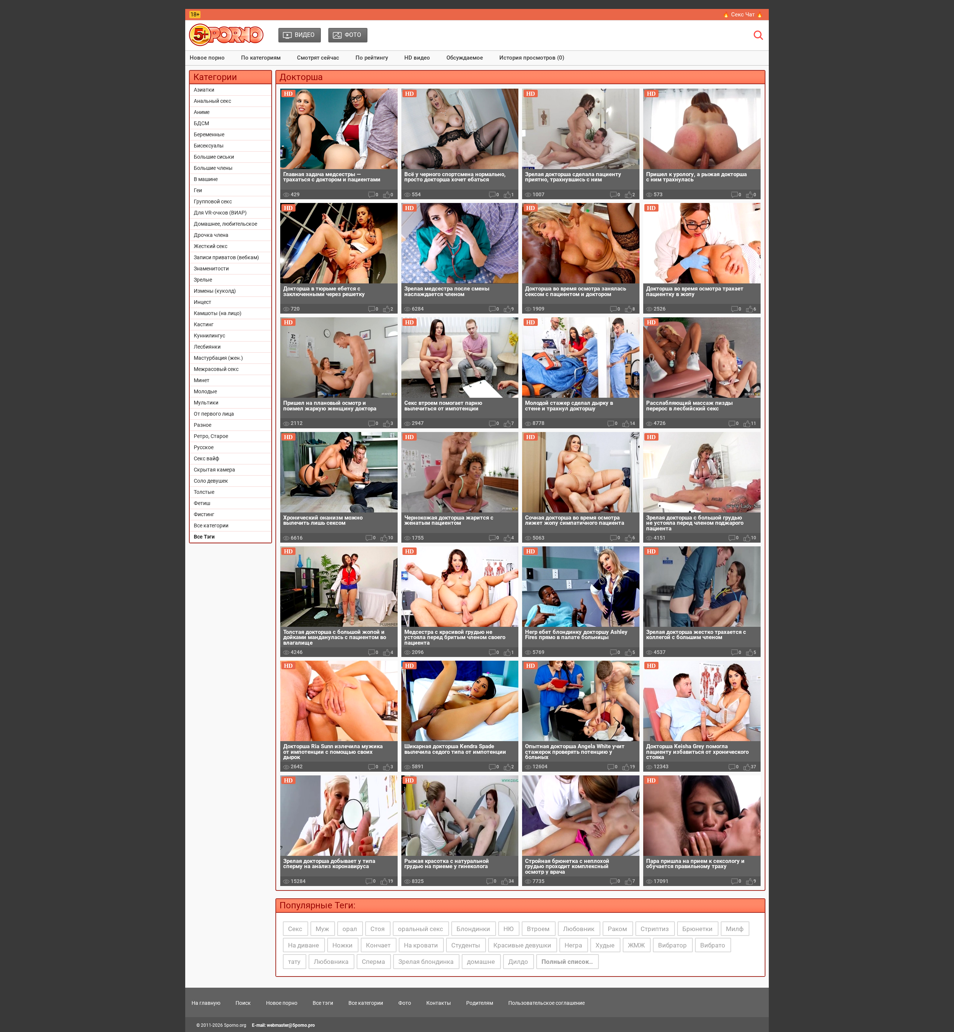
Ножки (342, 945)
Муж (322, 929)
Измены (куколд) (215, 291)
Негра (573, 945)
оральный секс (420, 929)
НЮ (508, 929)
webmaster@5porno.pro (291, 1025)
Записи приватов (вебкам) (226, 257)
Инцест (202, 302)
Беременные (209, 134)
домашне (481, 961)
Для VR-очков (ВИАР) (220, 213)
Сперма (373, 961)
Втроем (538, 929)
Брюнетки (697, 929)
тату (294, 961)
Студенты (465, 945)
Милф (734, 929)
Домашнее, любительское (225, 224)
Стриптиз (655, 929)
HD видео (417, 57)
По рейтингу (372, 57)
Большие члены (213, 168)
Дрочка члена (211, 235)
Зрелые (203, 280)
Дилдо (518, 961)
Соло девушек (211, 481)
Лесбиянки (207, 347)
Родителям (479, 1003)
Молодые (205, 391)
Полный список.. (567, 961)
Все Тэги (204, 537)
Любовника (331, 961)
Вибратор (672, 945)
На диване (303, 945)
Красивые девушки (522, 945)
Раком (617, 929)
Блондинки (473, 929)
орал (349, 929)
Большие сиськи (214, 157)
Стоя (377, 929)
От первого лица (214, 414)
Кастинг (204, 324)
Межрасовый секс (216, 369)
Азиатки (204, 90)
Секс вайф (206, 458)
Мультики (206, 403)
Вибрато (712, 945)
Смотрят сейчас (318, 57)
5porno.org (235, 1025)
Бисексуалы (209, 146)
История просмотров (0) (531, 57)
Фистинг (204, 514)
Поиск (243, 1003)
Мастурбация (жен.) (218, 358)
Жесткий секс (210, 246)
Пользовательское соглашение (546, 1003)
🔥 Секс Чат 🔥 (743, 14)
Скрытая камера (214, 470)
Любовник (578, 929)
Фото (404, 1003)
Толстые (204, 492)
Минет (201, 380)
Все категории (211, 525)
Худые (605, 945)
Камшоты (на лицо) (217, 313)
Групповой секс (213, 201)
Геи (198, 190)
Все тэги (323, 1003)
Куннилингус (209, 336)
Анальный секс (212, 101)
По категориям (261, 57)
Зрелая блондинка (426, 961)
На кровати (421, 945)
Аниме (201, 112)
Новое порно (207, 57)
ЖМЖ (636, 945)
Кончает (378, 945)
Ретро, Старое (211, 436)
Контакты (438, 1003)
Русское (204, 447)
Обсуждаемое (464, 57)
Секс (295, 929)
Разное (202, 425)
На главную (206, 1003)
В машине (206, 179)
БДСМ (201, 123)
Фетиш (202, 503)
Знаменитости (211, 269)
